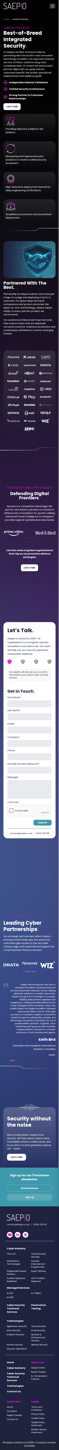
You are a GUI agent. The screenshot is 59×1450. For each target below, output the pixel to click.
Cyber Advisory (16, 1248)
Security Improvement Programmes (38, 1264)
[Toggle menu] (52, 6)
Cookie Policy (37, 1418)
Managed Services (18, 1287)
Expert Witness (38, 1271)
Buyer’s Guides (38, 1371)
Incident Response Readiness (16, 1280)
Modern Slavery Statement (39, 1431)
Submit (42, 822)
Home (10, 1362)
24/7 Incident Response (38, 1280)
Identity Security (39, 1344)
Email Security (38, 1330)
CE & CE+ (11, 1253)
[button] (23, 971)
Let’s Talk (16, 1157)
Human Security (15, 1344)
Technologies (15, 1321)
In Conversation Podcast (39, 1377)
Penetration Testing (38, 1306)
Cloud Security (38, 1326)
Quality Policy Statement (38, 1424)
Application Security (17, 1326)
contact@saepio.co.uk (21, 833)
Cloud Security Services (38, 1255)
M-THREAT (36, 1293)
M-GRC (10, 1297)
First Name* (14, 697)
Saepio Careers (14, 1415)
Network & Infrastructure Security (38, 1337)
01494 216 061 (42, 833)
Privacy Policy (38, 1414)
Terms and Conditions (36, 1408)
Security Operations (17, 1348)
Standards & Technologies (13, 1262)
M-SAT (10, 1293)
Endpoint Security (15, 1334)
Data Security (13, 1330)
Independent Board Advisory (16, 1273)
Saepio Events (38, 1367)
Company (12, 1411)
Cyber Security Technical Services (16, 1308)
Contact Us (14, 1391)
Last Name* (13, 710)
